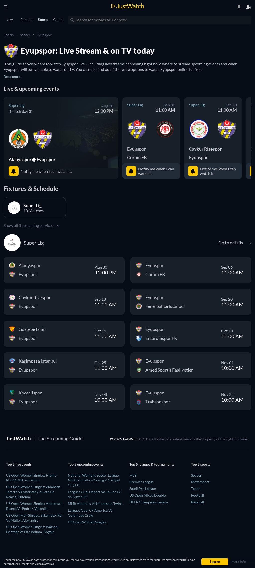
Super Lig (16, 105)
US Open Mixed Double (147, 495)
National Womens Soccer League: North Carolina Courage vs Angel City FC (94, 480)
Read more (12, 76)
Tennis (196, 488)
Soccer (25, 35)
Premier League (141, 482)
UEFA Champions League (148, 502)
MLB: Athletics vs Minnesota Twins (95, 503)
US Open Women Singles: (87, 522)
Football (197, 495)
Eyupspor (44, 35)
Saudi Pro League (142, 488)
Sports (9, 35)
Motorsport (200, 482)
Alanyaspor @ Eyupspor (32, 159)
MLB (133, 475)
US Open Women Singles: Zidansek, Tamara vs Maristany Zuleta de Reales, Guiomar (33, 492)
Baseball (197, 502)
